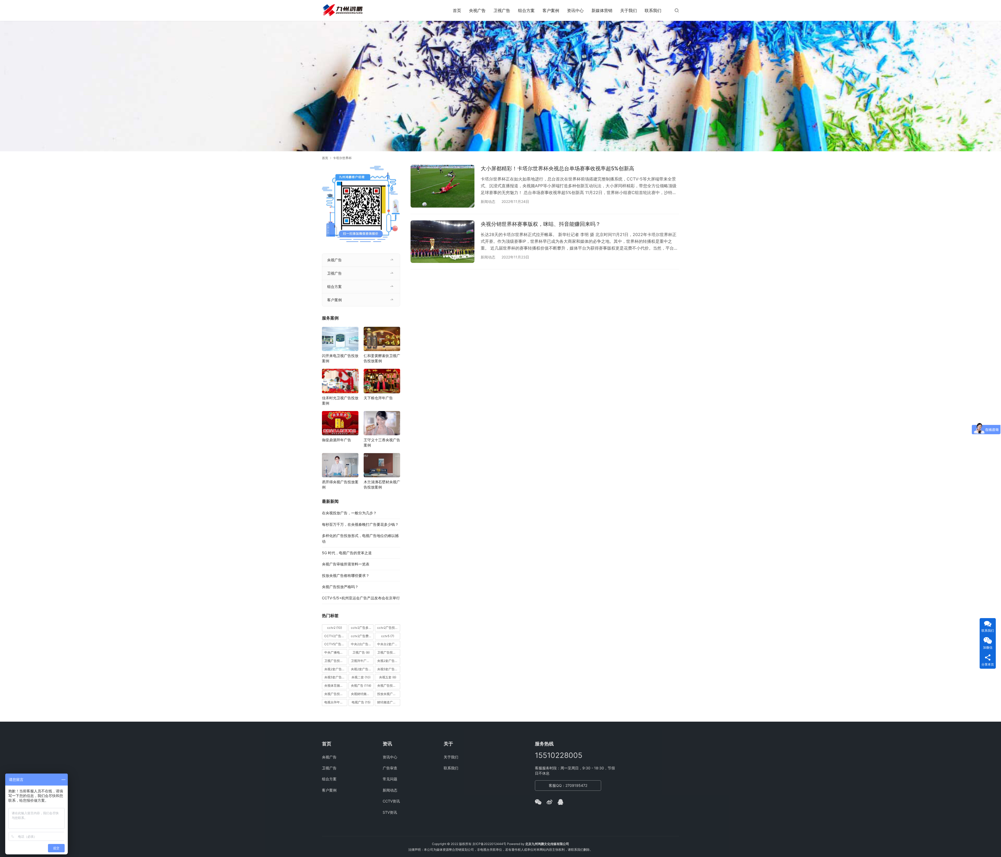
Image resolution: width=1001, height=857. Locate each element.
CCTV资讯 (391, 801)
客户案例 (550, 10)
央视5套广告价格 (388, 669)
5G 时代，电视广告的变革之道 (347, 553)
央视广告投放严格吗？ (340, 586)
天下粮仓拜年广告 (378, 398)
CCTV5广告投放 (335, 644)
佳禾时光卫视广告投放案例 (340, 400)
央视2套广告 (388, 661)
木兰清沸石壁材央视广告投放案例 (382, 484)
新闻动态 (488, 201)
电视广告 (361, 702)
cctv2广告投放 (388, 628)
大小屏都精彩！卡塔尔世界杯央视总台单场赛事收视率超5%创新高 (557, 168)
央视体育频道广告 (335, 685)
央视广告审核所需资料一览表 (345, 564)
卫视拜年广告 (362, 661)
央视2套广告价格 (335, 669)
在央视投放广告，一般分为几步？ (349, 513)
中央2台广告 (362, 644)
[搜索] (676, 10)
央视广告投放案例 (335, 694)
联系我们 (653, 10)
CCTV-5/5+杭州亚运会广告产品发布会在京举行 (361, 598)
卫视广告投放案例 (335, 661)
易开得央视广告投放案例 (340, 484)
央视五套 (387, 677)
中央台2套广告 (388, 644)
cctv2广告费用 (362, 636)
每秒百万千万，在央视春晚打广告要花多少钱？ (360, 524)
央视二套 (360, 677)
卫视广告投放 (388, 652)
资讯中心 (575, 10)
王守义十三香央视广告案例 (382, 442)
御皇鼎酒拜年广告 (336, 440)
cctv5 (387, 636)
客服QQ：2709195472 (568, 785)
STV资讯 (390, 812)
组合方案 (526, 10)
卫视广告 (501, 10)
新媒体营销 (601, 10)
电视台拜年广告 (335, 702)
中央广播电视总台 (335, 652)
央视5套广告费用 (335, 677)
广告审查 (390, 768)
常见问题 (390, 779)
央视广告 (477, 10)
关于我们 (628, 10)
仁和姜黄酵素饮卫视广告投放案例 (382, 358)
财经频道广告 (388, 702)
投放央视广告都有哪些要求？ (345, 575)
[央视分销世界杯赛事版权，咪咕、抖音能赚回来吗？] (442, 241)
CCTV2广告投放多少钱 (335, 636)
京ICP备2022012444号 (489, 844)
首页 (457, 10)
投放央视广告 (388, 694)
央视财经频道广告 (362, 694)
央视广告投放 (388, 685)
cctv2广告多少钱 (362, 628)
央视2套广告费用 (362, 669)
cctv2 (334, 628)
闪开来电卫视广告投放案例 (340, 358)
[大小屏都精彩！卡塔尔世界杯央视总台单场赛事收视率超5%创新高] (442, 186)
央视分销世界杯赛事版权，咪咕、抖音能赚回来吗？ (541, 224)
